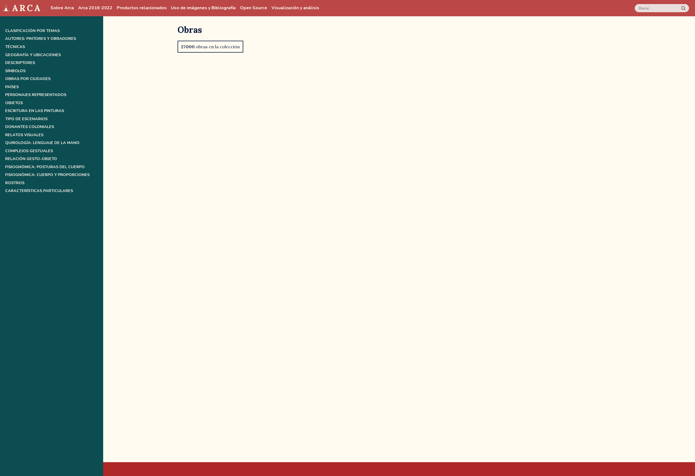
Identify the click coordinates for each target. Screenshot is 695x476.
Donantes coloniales (29, 126)
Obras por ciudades (27, 78)
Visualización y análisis (295, 8)
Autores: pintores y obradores (40, 38)
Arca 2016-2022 (95, 8)
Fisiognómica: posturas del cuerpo (45, 167)
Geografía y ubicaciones (33, 55)
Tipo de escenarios (26, 119)
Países (12, 87)
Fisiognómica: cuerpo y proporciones (47, 174)
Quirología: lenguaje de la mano (42, 142)
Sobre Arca (62, 8)
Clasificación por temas (32, 30)
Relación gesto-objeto (31, 158)
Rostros (14, 183)
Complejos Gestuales (29, 151)
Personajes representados (35, 94)
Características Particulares (39, 191)
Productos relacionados (142, 8)
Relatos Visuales (24, 135)
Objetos (14, 103)
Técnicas (15, 46)
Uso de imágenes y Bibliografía (203, 8)
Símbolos (15, 71)
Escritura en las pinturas (34, 110)
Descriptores (20, 62)
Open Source (253, 8)
